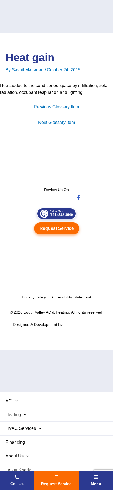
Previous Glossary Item (56, 107)
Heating (13, 414)
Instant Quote (18, 469)
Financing (15, 442)
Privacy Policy (34, 297)
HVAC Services (20, 428)
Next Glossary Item (56, 122)
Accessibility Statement (71, 297)
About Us (14, 456)
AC (8, 401)
